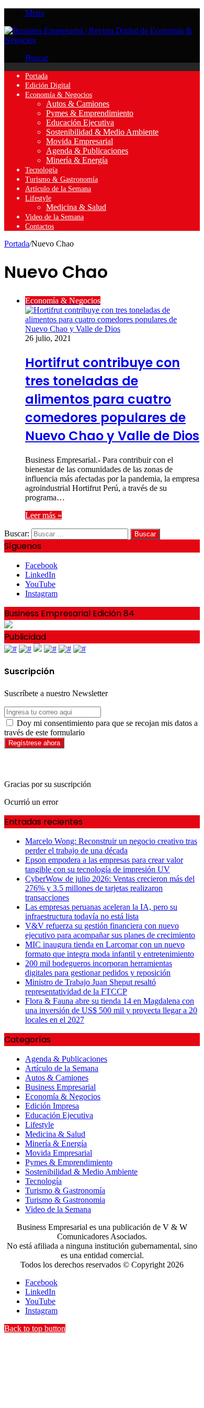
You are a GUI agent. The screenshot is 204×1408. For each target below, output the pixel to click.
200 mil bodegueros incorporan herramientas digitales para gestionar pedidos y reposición (98, 968)
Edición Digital (48, 85)
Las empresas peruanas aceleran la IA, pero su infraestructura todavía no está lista (101, 911)
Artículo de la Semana (58, 189)
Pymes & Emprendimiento (89, 113)
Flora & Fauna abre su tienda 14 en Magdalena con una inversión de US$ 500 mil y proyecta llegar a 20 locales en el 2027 (111, 1010)
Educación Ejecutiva (80, 122)
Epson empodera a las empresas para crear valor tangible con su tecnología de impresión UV (104, 864)
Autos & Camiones (77, 103)
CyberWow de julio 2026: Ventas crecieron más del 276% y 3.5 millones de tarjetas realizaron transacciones (110, 888)
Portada (36, 76)
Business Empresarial (60, 1087)
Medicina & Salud (76, 207)
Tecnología (41, 170)
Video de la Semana (54, 217)
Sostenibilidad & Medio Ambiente (102, 131)
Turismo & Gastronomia (65, 1199)
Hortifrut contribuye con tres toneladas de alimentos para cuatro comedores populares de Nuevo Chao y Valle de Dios (112, 399)
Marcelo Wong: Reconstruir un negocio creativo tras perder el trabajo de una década (111, 846)
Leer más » (43, 515)
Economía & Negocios (58, 95)
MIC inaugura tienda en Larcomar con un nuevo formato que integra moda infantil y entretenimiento (109, 949)
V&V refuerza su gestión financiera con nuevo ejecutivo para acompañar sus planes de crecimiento (110, 930)
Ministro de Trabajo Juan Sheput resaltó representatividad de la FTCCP (90, 987)
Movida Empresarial (79, 141)
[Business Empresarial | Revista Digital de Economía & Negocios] (102, 40)
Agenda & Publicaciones (87, 150)
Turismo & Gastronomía (61, 179)
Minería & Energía (77, 160)
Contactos (39, 226)
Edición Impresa (52, 1105)
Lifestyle (38, 198)
